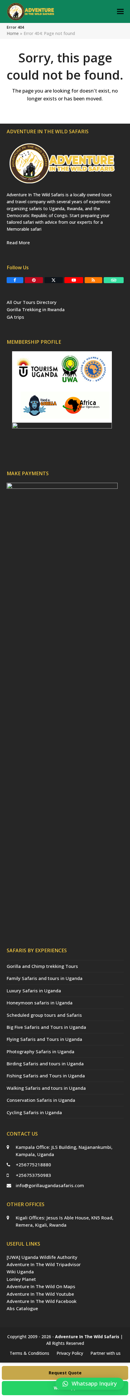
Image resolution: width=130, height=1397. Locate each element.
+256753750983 (33, 1175)
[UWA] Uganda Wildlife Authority (42, 1257)
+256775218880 (33, 1165)
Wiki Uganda (20, 1272)
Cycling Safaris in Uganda (34, 1112)
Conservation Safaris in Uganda (41, 1100)
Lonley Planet (21, 1279)
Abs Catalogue (22, 1308)
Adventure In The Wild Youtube (40, 1294)
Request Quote (65, 1373)
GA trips (15, 317)
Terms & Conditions (29, 1353)
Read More (18, 242)
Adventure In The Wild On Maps (41, 1286)
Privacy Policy (70, 1353)
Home (13, 33)
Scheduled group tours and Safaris (44, 1015)
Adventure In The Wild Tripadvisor (44, 1264)
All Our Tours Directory (32, 302)
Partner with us (105, 1353)
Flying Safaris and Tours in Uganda (44, 1039)
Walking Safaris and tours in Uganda (46, 1088)
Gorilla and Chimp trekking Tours (42, 966)
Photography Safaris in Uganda (40, 1051)
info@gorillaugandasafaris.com (50, 1185)
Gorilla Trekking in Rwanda (36, 309)
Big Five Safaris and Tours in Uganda (46, 1027)
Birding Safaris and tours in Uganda (45, 1063)
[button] (120, 11)
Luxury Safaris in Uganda (34, 991)
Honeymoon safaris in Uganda (40, 1003)
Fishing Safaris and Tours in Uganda (46, 1076)
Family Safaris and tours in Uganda (45, 978)
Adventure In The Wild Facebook (41, 1301)
